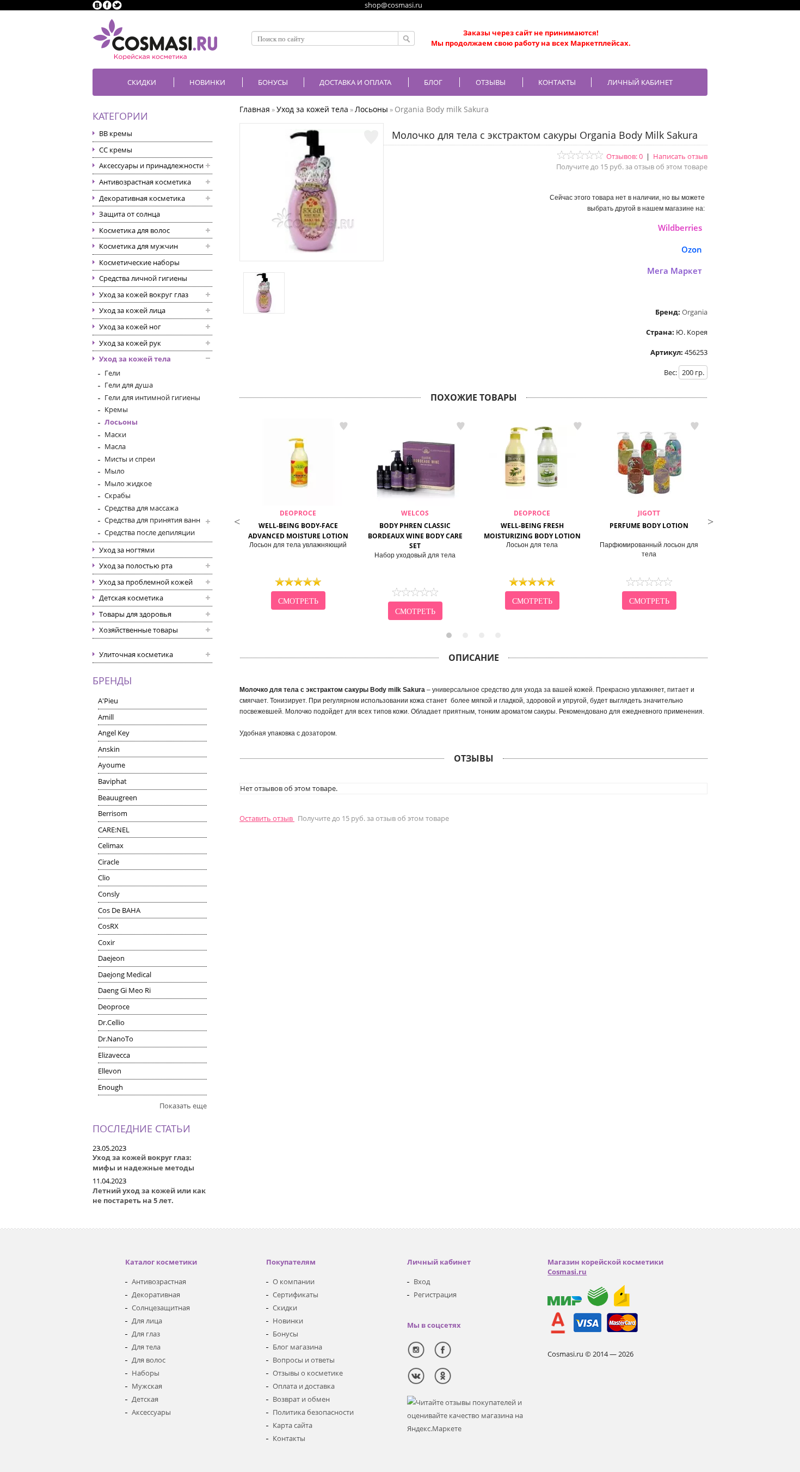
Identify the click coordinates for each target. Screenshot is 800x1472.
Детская (145, 1399)
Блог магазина (297, 1347)
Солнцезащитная (161, 1307)
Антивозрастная (159, 1281)
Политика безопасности (313, 1412)
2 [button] (465, 635)
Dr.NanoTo (115, 1039)
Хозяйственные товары (138, 630)
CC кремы (115, 150)
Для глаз (146, 1334)
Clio (104, 877)
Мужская (147, 1386)
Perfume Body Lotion (649, 519)
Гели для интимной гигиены (152, 397)
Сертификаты (295, 1294)
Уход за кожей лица (132, 310)
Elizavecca (114, 1055)
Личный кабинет (640, 82)
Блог (433, 82)
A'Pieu (108, 701)
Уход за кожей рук (130, 343)
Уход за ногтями (127, 550)
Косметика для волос (134, 230)
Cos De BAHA (119, 910)
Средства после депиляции (149, 532)
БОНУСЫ (273, 82)
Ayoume (111, 765)
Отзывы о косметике (308, 1373)
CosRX (108, 926)
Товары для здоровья (135, 614)
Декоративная (156, 1294)
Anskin (109, 749)
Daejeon (111, 958)
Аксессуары (151, 1412)
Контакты (557, 82)
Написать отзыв (680, 156)
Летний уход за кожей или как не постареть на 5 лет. (149, 1196)
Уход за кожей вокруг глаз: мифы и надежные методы (143, 1162)
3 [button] (481, 635)
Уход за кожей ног (130, 327)
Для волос (148, 1360)
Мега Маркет (674, 270)
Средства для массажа (141, 508)
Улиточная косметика (136, 654)
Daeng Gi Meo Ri (124, 990)
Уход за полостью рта (136, 566)
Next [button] (710, 520)
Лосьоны (121, 422)
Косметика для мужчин (138, 246)
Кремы (116, 409)
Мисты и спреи (129, 459)
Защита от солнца (129, 214)
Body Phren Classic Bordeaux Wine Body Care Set (415, 529)
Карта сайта (292, 1425)
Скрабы (117, 495)
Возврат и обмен (301, 1399)
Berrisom (112, 813)
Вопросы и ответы (304, 1360)
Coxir (106, 942)
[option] (298, 516)
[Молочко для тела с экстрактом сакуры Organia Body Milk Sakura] (312, 250)
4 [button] (498, 635)
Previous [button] (237, 520)
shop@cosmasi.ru (393, 5)
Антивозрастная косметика (145, 182)
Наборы (145, 1373)
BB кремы (115, 133)
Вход (422, 1281)
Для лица (147, 1321)
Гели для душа (128, 385)
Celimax (111, 845)
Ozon (691, 249)
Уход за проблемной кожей (146, 582)
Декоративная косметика (142, 198)
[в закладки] (371, 137)
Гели (112, 373)
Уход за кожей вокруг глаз (143, 294)
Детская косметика (131, 598)
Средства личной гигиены (143, 278)
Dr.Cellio (111, 1022)
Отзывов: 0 (624, 156)
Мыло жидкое (128, 483)
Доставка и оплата (355, 82)
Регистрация (435, 1294)
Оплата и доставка (304, 1386)
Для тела (146, 1347)
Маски (115, 434)
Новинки (207, 82)
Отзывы (491, 82)
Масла (115, 446)
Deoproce (114, 1006)
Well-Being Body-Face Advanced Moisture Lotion (298, 524)
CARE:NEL (114, 830)
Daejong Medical (124, 974)
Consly (109, 894)
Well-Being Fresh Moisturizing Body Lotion (532, 524)
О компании (294, 1281)
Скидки (141, 82)
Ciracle (108, 862)
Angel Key (114, 733)
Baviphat (112, 781)
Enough (110, 1087)
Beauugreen (117, 797)
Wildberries (680, 227)
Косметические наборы (139, 262)
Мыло (114, 471)
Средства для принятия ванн (152, 520)
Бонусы (285, 1334)
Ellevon (109, 1071)
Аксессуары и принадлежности (151, 165)
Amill (106, 717)
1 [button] (449, 635)
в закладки (343, 426)
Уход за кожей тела (135, 359)
